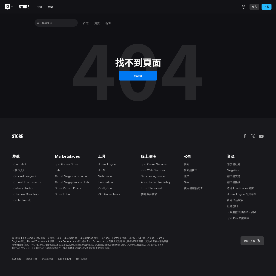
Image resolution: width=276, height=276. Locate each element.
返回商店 (138, 75)
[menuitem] (86, 23)
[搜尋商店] (38, 23)
